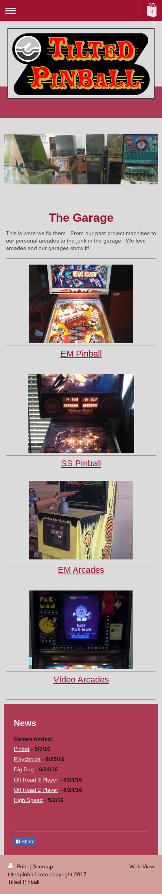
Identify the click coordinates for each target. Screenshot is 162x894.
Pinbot (21, 749)
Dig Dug (24, 769)
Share (27, 841)
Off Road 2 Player (36, 790)
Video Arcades (81, 679)
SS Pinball (81, 463)
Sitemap (43, 866)
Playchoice (27, 759)
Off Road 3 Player (36, 779)
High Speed (28, 800)
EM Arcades (81, 570)
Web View (141, 866)
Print (22, 866)
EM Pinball (81, 354)
